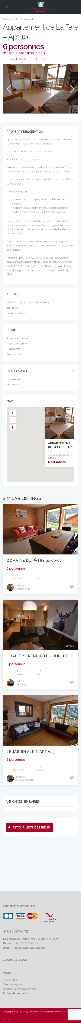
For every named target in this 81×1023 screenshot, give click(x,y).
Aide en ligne (10, 979)
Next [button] (71, 89)
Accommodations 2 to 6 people (18, 19)
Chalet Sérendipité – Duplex (37, 656)
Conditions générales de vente (19, 988)
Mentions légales (12, 984)
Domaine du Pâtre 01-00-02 (34, 560)
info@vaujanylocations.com (30, 947)
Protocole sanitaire (15, 993)
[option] (40, 88)
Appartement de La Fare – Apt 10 (61, 447)
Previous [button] (8, 89)
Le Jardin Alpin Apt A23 (30, 751)
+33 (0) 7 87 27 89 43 (26, 943)
